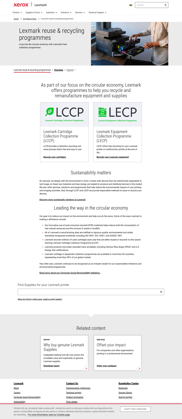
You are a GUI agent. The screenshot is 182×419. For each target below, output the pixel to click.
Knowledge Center (129, 383)
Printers (16, 12)
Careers (17, 392)
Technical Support (96, 12)
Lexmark (18, 383)
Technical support (73, 392)
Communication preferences (78, 388)
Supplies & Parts (33, 12)
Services (78, 12)
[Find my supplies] (161, 292)
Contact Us (72, 383)
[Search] (165, 5)
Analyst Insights (125, 397)
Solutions (65, 12)
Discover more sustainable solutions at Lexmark (62, 199)
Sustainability (19, 401)
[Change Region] (131, 5)
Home (30, 4)
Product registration (74, 397)
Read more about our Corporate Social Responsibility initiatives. (69, 273)
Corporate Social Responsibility (27, 397)
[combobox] (151, 5)
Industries (50, 12)
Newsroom (123, 388)
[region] (91, 411)
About (16, 388)
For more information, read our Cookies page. (49, 414)
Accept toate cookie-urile (135, 409)
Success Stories (125, 392)
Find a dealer (71, 401)
